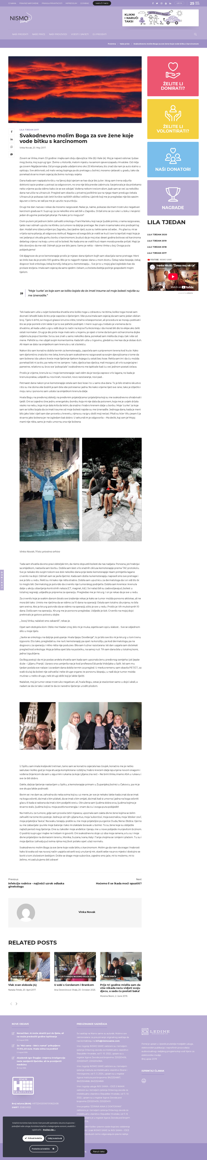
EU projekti (100, 34)
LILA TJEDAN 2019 (157, 240)
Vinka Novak (26, 147)
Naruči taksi (102, 3)
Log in (179, 3)
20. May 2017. (39, 147)
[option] (29, 972)
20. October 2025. (87, 990)
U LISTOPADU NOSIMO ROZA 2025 (76, 976)
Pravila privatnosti (52, 3)
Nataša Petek (15, 990)
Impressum (71, 3)
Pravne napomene (28, 3)
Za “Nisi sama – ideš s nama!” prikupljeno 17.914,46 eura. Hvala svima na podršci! (38, 1047)
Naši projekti (20, 34)
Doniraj (84, 3)
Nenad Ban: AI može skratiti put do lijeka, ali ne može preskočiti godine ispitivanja (40, 1035)
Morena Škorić (107, 996)
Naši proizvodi (58, 34)
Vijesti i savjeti (80, 34)
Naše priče (38, 34)
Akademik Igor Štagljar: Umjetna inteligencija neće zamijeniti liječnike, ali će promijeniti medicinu (41, 1061)
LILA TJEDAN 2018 (157, 247)
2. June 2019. (121, 996)
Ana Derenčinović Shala (65, 990)
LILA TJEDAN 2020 (157, 234)
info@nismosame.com (108, 1041)
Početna (112, 44)
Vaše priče (125, 44)
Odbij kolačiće (54, 1138)
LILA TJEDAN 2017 (29, 129)
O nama (12, 3)
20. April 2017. (29, 990)
